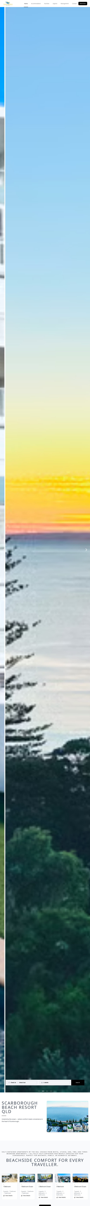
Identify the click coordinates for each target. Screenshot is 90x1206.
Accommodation (36, 3)
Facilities (46, 3)
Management (65, 3)
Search (78, 1082)
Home (26, 3)
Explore (55, 3)
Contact (74, 3)
